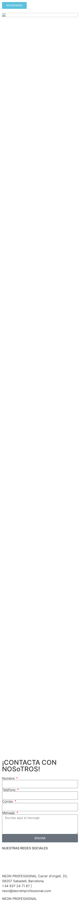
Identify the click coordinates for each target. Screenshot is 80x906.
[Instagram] (18, 859)
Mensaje (9, 812)
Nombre (9, 778)
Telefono (9, 789)
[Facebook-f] (7, 859)
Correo (8, 801)
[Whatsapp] (30, 859)
